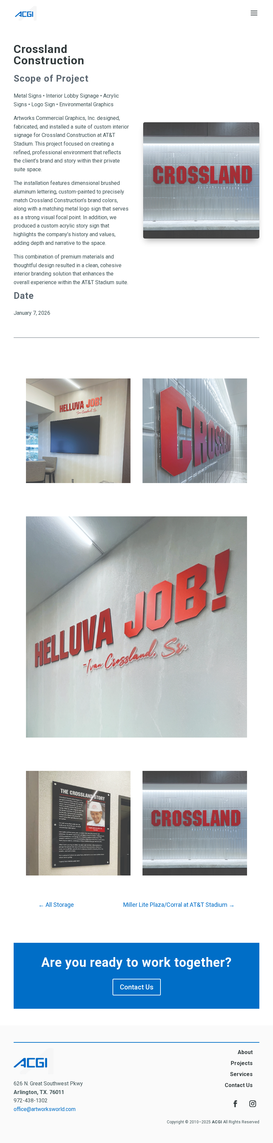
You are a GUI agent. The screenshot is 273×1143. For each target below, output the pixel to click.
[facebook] (235, 1103)
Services (241, 1074)
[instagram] (252, 1103)
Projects (242, 1063)
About (245, 1052)
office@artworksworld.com (45, 1109)
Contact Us (136, 987)
